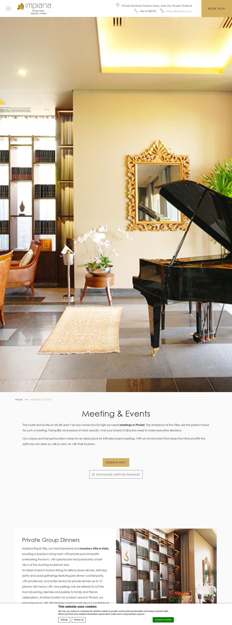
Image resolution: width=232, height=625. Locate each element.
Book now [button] (216, 8)
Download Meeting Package (118, 474)
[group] (116, 204)
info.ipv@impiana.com (179, 11)
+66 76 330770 (148, 11)
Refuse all (78, 620)
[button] (8, 8)
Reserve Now (116, 462)
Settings (64, 620)
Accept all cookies (163, 620)
